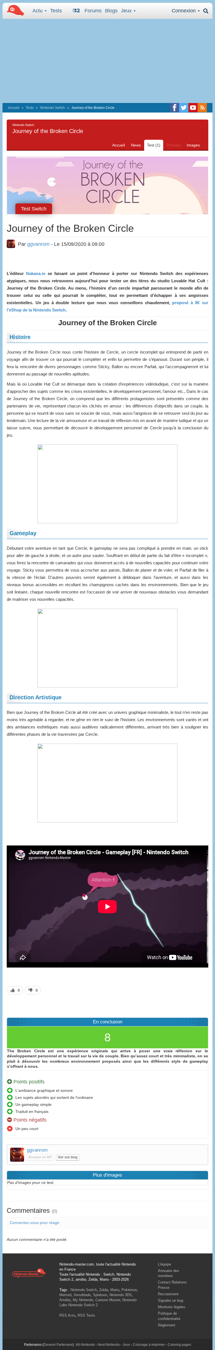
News (136, 145)
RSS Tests (86, 1315)
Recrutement (168, 1294)
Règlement (166, 1325)
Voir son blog (68, 1157)
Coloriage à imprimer (149, 1345)
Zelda (103, 1290)
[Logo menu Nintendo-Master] (14, 10)
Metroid (65, 1295)
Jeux (127, 10)
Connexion (184, 10)
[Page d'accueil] (29, 1273)
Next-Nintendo (109, 1345)
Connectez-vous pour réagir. (35, 1222)
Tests (56, 10)
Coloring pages (179, 1345)
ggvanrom (38, 244)
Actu (38, 10)
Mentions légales (171, 1307)
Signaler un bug (170, 1300)
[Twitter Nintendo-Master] (183, 107)
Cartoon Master (107, 1300)
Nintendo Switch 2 (83, 1305)
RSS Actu (67, 1315)
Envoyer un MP (40, 1157)
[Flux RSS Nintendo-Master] (202, 107)
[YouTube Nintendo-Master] (193, 107)
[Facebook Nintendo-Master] (174, 107)
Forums (93, 10)
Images (193, 145)
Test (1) (153, 145)
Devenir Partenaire (58, 1345)
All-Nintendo (85, 1345)
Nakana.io (35, 273)
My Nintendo (83, 1300)
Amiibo (65, 1300)
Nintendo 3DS (120, 1295)
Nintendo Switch (52, 108)
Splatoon (100, 1295)
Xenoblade (82, 1295)
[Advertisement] (107, 61)
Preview (174, 145)
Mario (114, 1290)
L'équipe (164, 1264)
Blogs (111, 10)
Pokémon (129, 1290)
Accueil (13, 108)
